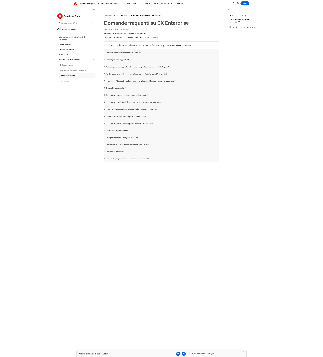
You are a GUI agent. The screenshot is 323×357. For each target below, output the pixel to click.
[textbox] (75, 23)
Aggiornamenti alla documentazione (73, 70)
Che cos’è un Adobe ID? (115, 152)
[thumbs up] (178, 354)
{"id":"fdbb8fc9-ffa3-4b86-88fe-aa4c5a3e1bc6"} (129, 33)
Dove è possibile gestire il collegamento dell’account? (126, 116)
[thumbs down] (184, 354)
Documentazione (111, 15)
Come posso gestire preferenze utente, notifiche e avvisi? (127, 95)
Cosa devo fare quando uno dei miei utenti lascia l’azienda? (128, 145)
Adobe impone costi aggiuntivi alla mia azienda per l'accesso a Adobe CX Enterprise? (137, 67)
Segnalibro (235, 27)
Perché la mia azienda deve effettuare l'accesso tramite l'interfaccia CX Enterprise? (136, 74)
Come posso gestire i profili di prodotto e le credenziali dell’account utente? (134, 102)
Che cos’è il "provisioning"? (116, 88)
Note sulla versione (66, 65)
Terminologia (65, 81)
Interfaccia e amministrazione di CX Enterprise (141, 15)
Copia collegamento (249, 27)
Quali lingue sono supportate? (117, 60)
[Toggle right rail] (228, 9)
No (239, 22)
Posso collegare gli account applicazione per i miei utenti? (127, 159)
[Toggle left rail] (94, 9)
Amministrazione (65, 45)
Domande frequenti (68, 75)
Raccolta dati (63, 55)
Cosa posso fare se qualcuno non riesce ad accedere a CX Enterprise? (131, 109)
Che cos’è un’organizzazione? (117, 130)
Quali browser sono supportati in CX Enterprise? (124, 53)
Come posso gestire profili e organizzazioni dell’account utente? (130, 123)
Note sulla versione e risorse (69, 60)
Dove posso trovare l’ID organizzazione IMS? (122, 137)
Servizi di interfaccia (66, 50)
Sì (233, 22)
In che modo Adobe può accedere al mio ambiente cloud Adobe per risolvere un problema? (140, 81)
